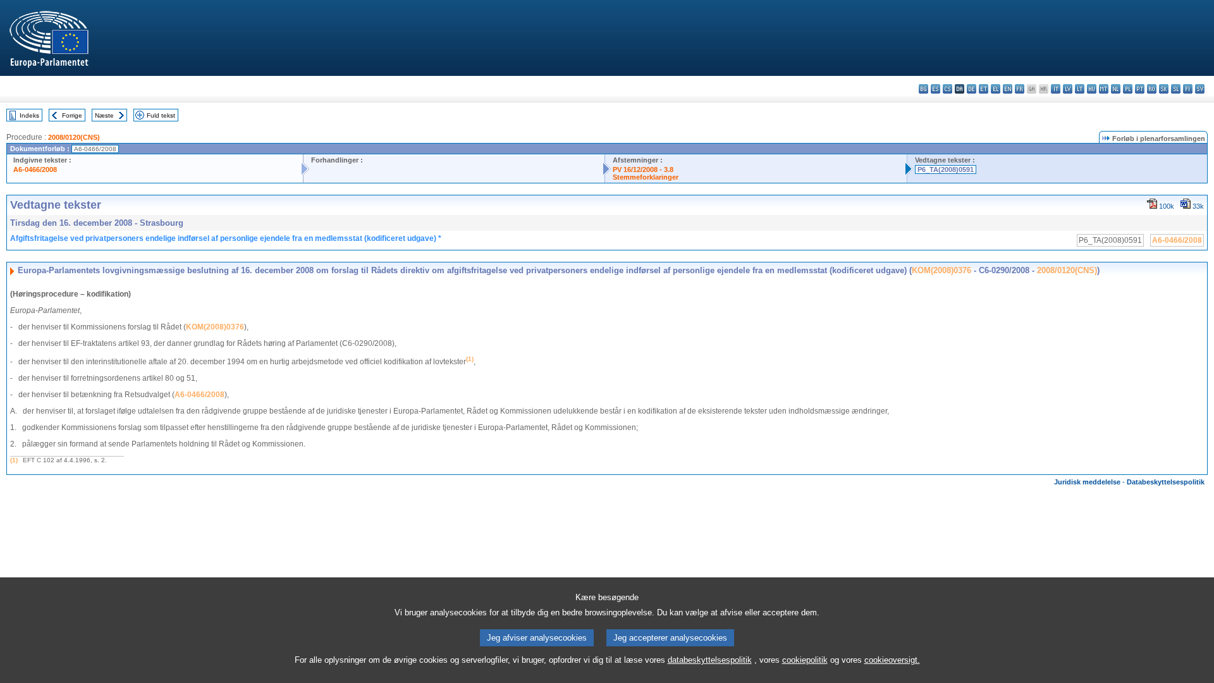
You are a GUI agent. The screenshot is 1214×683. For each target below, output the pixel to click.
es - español (935, 89)
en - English (1007, 89)
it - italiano (1055, 89)
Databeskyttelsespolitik (1166, 482)
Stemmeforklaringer (645, 177)
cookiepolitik (805, 660)
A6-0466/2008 (35, 169)
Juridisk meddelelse (1087, 482)
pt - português (1139, 89)
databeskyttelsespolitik (710, 660)
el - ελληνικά (995, 89)
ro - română (1151, 89)
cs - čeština (947, 89)
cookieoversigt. (892, 660)
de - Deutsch (971, 89)
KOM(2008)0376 (941, 270)
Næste (104, 115)
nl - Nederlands (1115, 89)
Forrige (72, 115)
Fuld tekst (161, 115)
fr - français (1019, 89)
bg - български (923, 89)
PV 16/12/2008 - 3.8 (643, 169)
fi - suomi (1188, 89)
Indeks (29, 115)
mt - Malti (1103, 89)
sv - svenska (1200, 89)
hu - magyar (1091, 89)
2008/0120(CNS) (74, 137)
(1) (14, 460)
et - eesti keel (983, 89)
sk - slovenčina (1163, 89)
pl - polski (1127, 89)
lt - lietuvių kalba (1079, 89)
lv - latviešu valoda (1067, 89)
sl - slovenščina (1175, 89)
